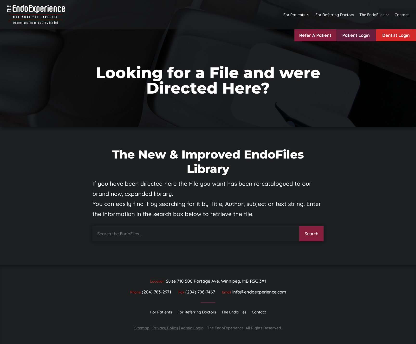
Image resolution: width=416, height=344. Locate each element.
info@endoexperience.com (259, 292)
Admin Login (192, 327)
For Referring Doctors (334, 14)
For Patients (294, 14)
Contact (402, 14)
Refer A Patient (315, 35)
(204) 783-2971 (156, 292)
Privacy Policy (165, 327)
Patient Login (356, 35)
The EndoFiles (371, 14)
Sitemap (142, 327)
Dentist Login (396, 35)
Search (311, 233)
